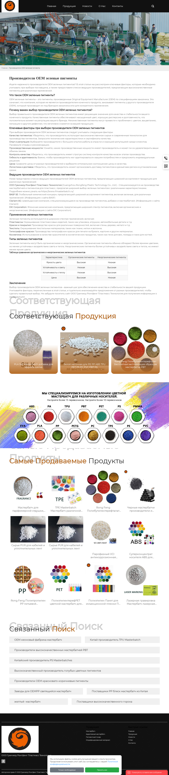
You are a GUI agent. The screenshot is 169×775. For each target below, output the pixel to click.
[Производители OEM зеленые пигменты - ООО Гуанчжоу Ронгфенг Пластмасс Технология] (10, 6)
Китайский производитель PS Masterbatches (43, 660)
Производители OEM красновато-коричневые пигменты (51, 681)
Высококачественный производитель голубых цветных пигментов (57, 670)
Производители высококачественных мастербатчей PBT (51, 650)
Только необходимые (67, 770)
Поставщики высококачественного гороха (104, 701)
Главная (4, 68)
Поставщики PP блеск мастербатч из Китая (120, 691)
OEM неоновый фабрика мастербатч (38, 639)
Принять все (102, 770)
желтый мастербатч (27, 701)
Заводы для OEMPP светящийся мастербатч (42, 691)
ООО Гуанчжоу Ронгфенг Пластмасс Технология (97, 293)
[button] (154, 349)
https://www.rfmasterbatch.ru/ (57, 191)
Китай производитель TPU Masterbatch (115, 639)
